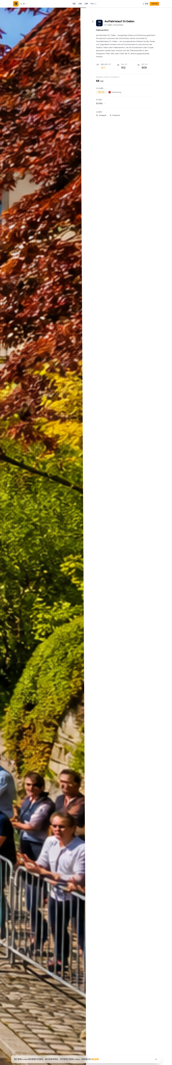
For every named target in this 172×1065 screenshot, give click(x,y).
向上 (122, 64)
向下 (143, 64)
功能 (74, 4)
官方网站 (99, 103)
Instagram (102, 115)
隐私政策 (95, 1059)
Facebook (116, 115)
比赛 (86, 4)
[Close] (156, 1059)
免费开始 (154, 4)
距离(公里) (104, 64)
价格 (80, 4)
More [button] (92, 4)
